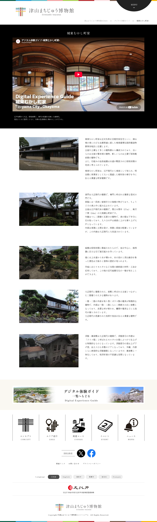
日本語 (53, 477)
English (66, 477)
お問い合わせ (74, 463)
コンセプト (25, 438)
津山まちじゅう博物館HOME (96, 20)
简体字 (78, 477)
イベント (104, 438)
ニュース (131, 438)
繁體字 (91, 477)
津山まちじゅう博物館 (45, 12)
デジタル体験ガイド (122, 20)
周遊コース (78, 438)
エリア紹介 (52, 438)
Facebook (91, 453)
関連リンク (60, 463)
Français (117, 477)
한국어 (104, 477)
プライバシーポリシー (92, 463)
